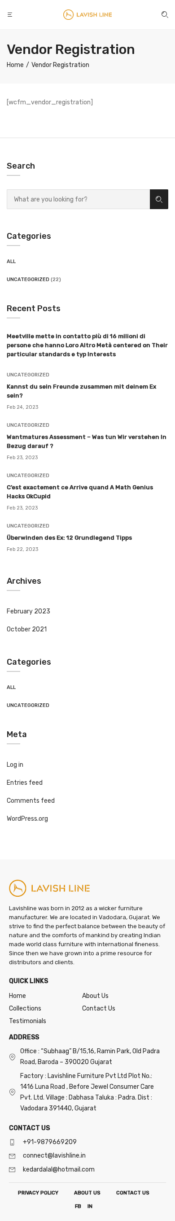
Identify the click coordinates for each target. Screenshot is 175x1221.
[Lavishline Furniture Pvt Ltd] (87, 14)
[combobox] (78, 199)
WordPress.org (27, 819)
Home (17, 996)
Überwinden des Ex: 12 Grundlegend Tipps (69, 537)
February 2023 (28, 611)
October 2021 (27, 629)
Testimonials (27, 1021)
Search (159, 199)
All (11, 261)
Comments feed (31, 801)
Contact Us (98, 1008)
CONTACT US (132, 1193)
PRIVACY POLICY (38, 1193)
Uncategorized (28, 279)
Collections (25, 1008)
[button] (11, 14)
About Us (95, 996)
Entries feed (25, 783)
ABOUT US (87, 1193)
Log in (15, 765)
